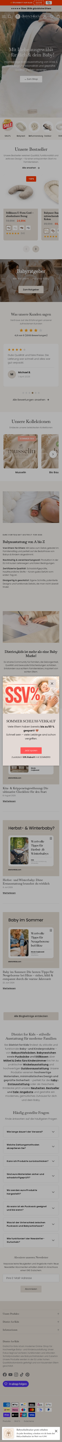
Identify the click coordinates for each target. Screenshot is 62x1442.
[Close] (56, 1431)
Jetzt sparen (31, 750)
